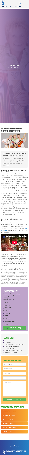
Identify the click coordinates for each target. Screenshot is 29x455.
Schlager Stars (7, 423)
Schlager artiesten (8, 415)
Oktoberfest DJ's (8, 419)
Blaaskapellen (7, 431)
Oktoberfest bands (9, 411)
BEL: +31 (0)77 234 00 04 (11, 6)
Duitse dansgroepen (9, 427)
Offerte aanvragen (15, 328)
